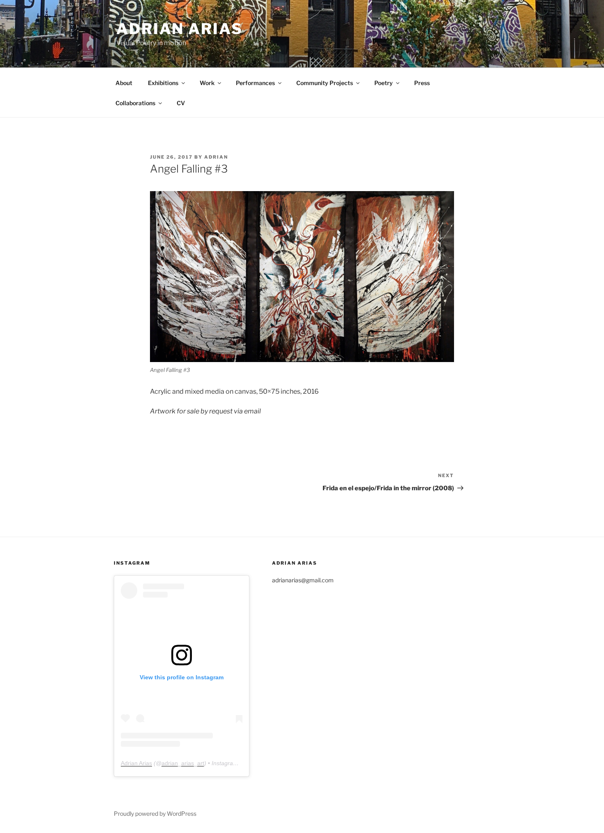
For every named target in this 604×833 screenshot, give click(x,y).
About (123, 82)
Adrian (216, 157)
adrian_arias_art (182, 763)
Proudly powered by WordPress (155, 813)
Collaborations (135, 102)
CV (181, 102)
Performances (255, 82)
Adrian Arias (179, 29)
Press (422, 82)
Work (207, 82)
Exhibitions (163, 82)
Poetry (383, 82)
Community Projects (324, 82)
